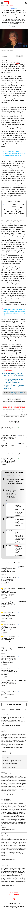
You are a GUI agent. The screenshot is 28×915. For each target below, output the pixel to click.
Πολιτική (11, 5)
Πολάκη (4, 70)
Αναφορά (4, 725)
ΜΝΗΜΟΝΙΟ (18, 399)
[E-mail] (22, 56)
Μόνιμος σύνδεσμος (10, 725)
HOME (2, 5)
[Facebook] (24, 46)
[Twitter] (26, 46)
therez (3, 713)
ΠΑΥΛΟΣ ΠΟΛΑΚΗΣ (7, 401)
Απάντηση (18, 725)
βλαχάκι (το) (7, 799)
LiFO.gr (13, 392)
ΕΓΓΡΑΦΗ (23, 414)
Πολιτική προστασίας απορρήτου (17, 906)
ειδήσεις (16, 394)
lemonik (5, 756)
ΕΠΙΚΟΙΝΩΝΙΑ (14, 895)
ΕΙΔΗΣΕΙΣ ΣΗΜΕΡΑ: (8, 370)
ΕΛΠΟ (2, 864)
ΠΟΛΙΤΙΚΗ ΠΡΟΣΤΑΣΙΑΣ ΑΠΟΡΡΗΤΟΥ (17, 416)
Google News (20, 392)
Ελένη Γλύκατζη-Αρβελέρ (19, 401)
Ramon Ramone (5, 833)
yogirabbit (6, 772)
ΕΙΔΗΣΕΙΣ (6, 5)
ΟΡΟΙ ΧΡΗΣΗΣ (6, 416)
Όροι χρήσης (6, 906)
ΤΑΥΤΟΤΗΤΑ (14, 893)
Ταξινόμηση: (12, 709)
